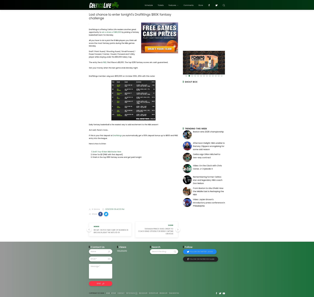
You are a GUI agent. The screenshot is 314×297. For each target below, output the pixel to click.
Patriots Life (153, 293)
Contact (121, 293)
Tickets (161, 5)
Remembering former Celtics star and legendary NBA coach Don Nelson (207, 180)
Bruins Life (163, 293)
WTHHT (113, 293)
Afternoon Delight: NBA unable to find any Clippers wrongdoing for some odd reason (209, 146)
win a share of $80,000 (111, 32)
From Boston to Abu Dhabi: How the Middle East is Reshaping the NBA (208, 191)
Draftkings (117, 135)
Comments (188, 5)
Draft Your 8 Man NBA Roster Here (107, 151)
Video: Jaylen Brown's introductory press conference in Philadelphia (209, 202)
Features (172, 5)
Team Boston (174, 293)
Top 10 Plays (130, 293)
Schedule (149, 5)
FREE (104, 62)
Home (108, 293)
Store (200, 5)
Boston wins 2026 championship (208, 131)
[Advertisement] (133, 187)
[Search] (224, 5)
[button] (100, 214)
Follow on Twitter (201, 251)
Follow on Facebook (201, 259)
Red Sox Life (143, 293)
